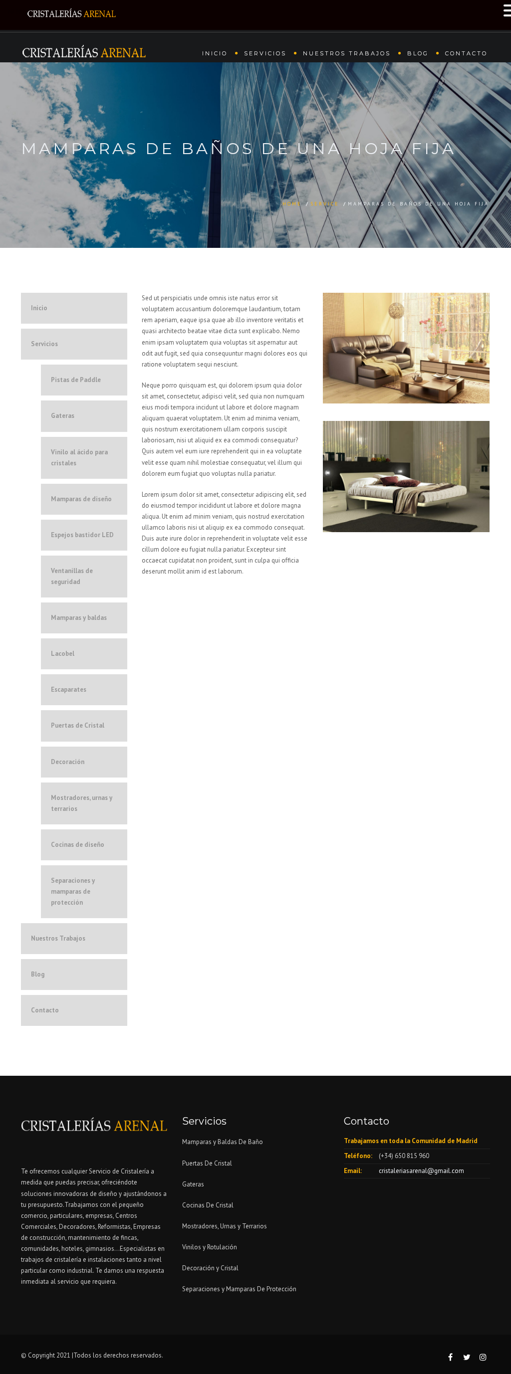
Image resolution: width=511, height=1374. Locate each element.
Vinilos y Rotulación (209, 1247)
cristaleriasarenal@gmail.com (421, 1171)
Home (292, 203)
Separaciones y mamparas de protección (73, 891)
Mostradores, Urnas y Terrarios (224, 1226)
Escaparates (68, 689)
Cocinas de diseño (77, 844)
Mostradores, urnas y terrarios (81, 803)
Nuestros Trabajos (347, 53)
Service (324, 203)
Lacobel (62, 653)
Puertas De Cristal (208, 1163)
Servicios (265, 53)
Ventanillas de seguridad (72, 576)
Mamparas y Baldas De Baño (222, 1142)
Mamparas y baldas (79, 617)
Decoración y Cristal (210, 1268)
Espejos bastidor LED (82, 535)
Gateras (62, 415)
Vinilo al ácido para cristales (79, 457)
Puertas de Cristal (77, 725)
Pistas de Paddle (76, 380)
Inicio (215, 53)
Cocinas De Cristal (208, 1205)
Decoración (67, 762)
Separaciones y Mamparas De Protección (239, 1289)
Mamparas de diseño (81, 499)
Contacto (466, 53)
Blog (418, 53)
